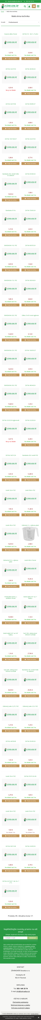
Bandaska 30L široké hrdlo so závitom (10, 174)
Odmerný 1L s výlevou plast (30, 525)
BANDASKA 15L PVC (10, 280)
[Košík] (34, 6)
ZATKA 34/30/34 (30, 846)
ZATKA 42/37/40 (11, 104)
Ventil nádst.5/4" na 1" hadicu (30, 597)
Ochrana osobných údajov (20, 1008)
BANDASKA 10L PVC (10, 245)
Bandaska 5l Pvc (11, 210)
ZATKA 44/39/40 (11, 741)
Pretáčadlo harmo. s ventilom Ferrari (10, 597)
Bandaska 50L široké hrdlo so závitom (30, 670)
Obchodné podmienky (20, 1002)
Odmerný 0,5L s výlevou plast (10, 561)
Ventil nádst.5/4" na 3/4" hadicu (10, 634)
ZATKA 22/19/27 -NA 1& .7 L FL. (10, 882)
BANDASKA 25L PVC (10, 350)
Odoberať (32, 938)
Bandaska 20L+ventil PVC (30, 455)
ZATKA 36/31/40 (11, 846)
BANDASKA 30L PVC (10, 385)
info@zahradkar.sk (23, 991)
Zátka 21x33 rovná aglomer (30, 315)
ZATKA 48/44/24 (30, 385)
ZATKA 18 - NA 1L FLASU (30, 34)
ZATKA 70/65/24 (30, 210)
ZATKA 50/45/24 (30, 741)
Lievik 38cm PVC (30, 490)
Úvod (2, 11)
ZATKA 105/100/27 (11, 139)
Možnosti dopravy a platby (20, 1005)
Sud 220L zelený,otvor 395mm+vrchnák (11, 670)
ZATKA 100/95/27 (30, 350)
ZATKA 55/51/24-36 (30, 776)
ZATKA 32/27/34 (11, 69)
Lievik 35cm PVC (30, 811)
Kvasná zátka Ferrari (10, 34)
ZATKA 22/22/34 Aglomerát (10, 420)
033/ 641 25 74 (30, 1)
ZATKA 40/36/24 (30, 69)
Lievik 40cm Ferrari (30, 560)
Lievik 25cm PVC (11, 776)
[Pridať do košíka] (10, 58)
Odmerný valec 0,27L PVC (11, 706)
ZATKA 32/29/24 (30, 420)
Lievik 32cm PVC (11, 490)
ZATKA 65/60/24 (30, 174)
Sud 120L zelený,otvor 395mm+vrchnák (30, 634)
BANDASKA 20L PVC (10, 315)
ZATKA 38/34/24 (30, 280)
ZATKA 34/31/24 (11, 455)
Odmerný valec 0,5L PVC (30, 706)
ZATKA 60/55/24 (30, 245)
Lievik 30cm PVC (11, 811)
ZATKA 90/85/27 (30, 104)
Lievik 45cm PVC (11, 525)
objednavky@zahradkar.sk (15, 1)
